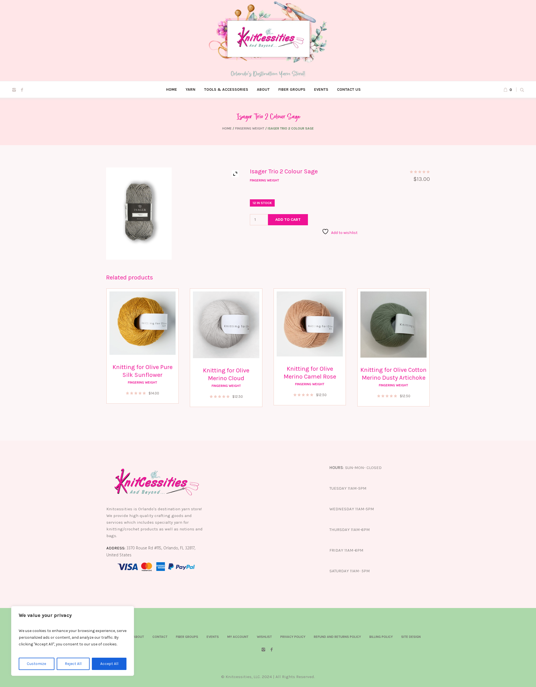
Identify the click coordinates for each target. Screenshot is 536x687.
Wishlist (264, 637)
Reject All (73, 663)
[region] (72, 641)
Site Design (411, 637)
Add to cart (288, 219)
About (138, 637)
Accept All (109, 663)
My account (237, 637)
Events (213, 637)
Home (227, 128)
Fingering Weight (249, 128)
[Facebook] (22, 90)
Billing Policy (381, 637)
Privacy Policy (292, 637)
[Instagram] (14, 90)
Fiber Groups (187, 637)
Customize (36, 663)
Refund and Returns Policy (337, 637)
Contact (160, 637)
